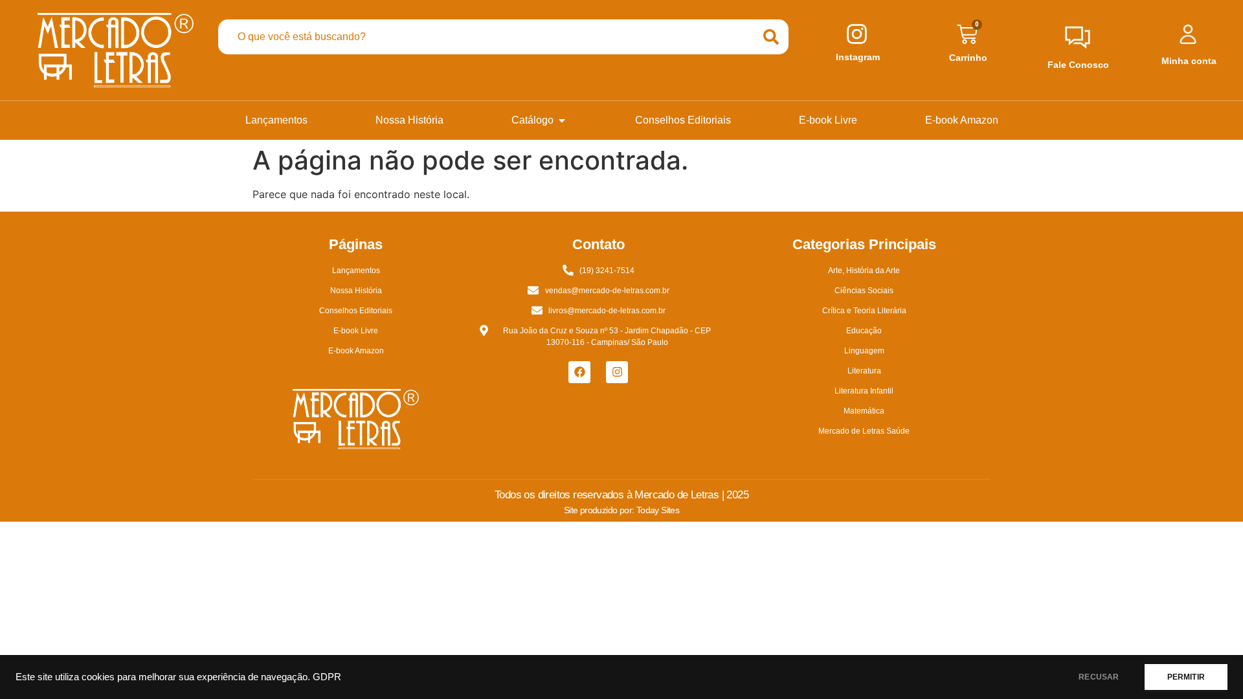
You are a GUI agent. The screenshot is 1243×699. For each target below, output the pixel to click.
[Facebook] (579, 372)
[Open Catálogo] (562, 120)
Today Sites (657, 510)
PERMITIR (1186, 677)
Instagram (858, 57)
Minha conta (1188, 61)
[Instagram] (617, 372)
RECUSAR (1099, 677)
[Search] (771, 36)
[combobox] (486, 36)
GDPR (327, 677)
